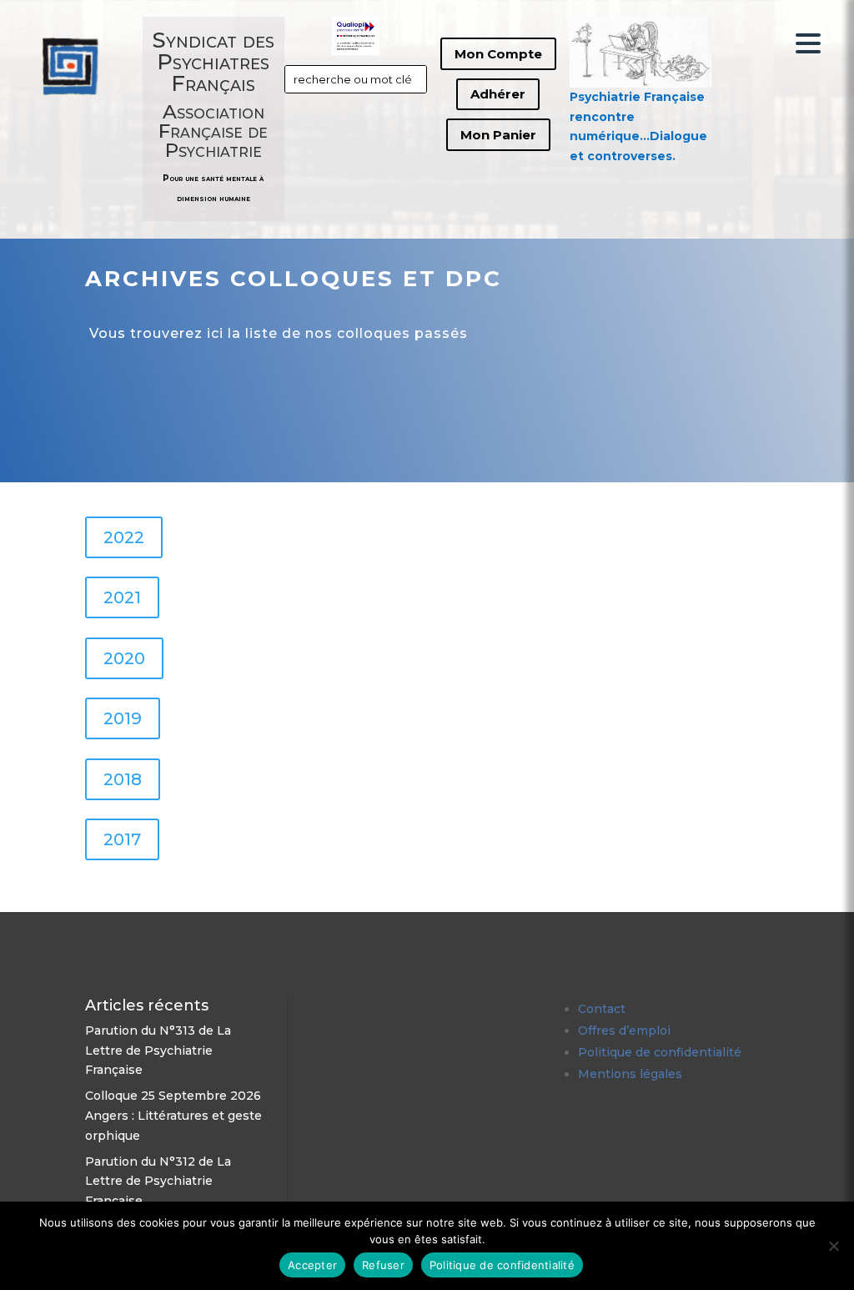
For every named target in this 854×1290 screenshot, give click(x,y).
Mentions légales (630, 1073)
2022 (123, 537)
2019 (122, 718)
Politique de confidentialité (659, 1052)
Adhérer (497, 94)
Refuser (383, 1265)
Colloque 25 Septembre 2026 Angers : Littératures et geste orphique (173, 1115)
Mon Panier (498, 135)
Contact (601, 1008)
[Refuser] (833, 1245)
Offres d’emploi (624, 1030)
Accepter (312, 1265)
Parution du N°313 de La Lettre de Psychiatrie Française (158, 1050)
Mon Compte (498, 54)
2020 (124, 658)
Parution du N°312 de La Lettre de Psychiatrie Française (158, 1181)
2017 (122, 839)
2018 (122, 779)
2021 (122, 597)
